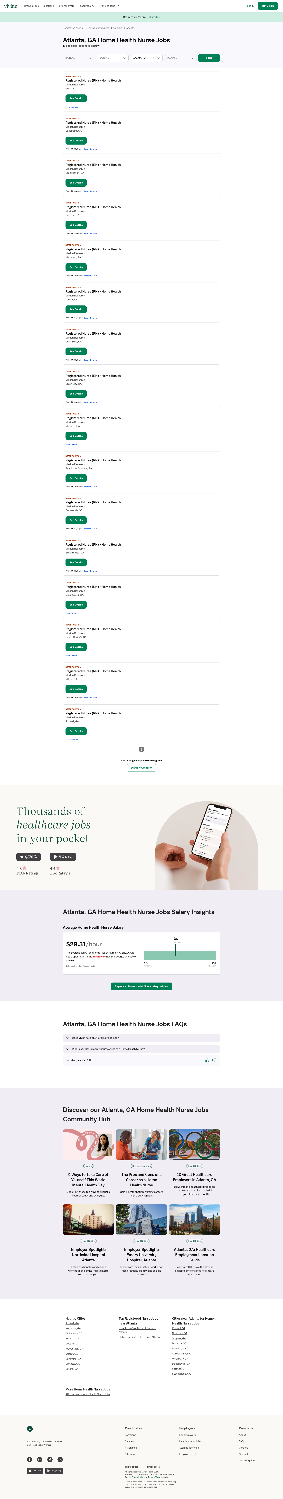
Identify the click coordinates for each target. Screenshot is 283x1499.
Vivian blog (131, 1447)
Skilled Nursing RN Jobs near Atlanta (139, 1337)
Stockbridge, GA (181, 1373)
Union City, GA (180, 1358)
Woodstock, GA (74, 1348)
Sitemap (130, 1454)
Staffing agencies (189, 1447)
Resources (84, 6)
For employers (187, 1435)
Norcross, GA (73, 1328)
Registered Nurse (73, 28)
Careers (243, 1447)
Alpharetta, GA (74, 1333)
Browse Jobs (31, 6)
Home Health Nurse (98, 28)
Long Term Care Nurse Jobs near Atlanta (137, 1330)
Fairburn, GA (179, 1368)
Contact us (245, 1454)
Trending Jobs (107, 6)
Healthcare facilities (190, 1441)
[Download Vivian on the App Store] (28, 857)
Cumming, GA (73, 1359)
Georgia (117, 28)
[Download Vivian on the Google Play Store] (63, 857)
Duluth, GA (72, 1353)
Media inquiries (247, 1460)
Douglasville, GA (181, 1363)
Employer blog (187, 1454)
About (242, 1435)
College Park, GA (181, 1353)
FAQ (241, 1441)
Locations (48, 6)
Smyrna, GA (72, 1338)
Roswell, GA (72, 1323)
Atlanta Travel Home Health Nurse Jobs (88, 1394)
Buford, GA (72, 1368)
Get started (153, 17)
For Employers (66, 6)
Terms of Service (155, 1477)
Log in (250, 6)
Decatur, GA (72, 1343)
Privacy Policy (138, 1477)
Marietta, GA (73, 1363)
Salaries (129, 1441)
